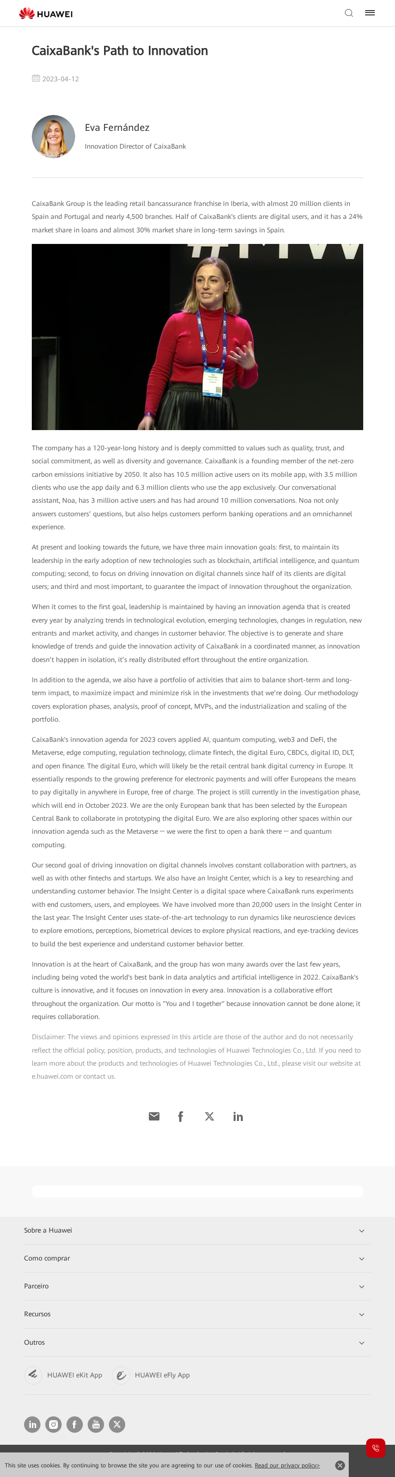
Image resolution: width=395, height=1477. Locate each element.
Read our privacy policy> (287, 1465)
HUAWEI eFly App (162, 1375)
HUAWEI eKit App (74, 1375)
